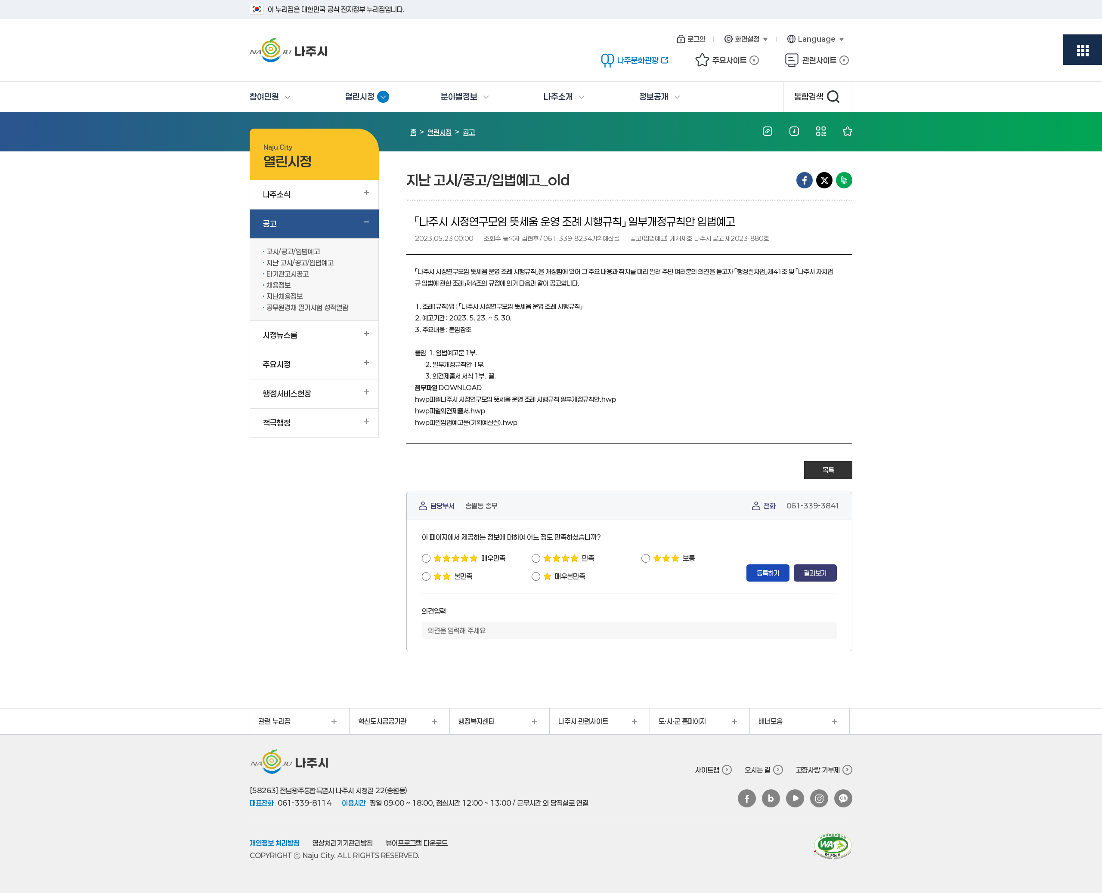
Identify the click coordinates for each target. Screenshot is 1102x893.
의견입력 (434, 611)
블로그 (771, 798)
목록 (828, 470)
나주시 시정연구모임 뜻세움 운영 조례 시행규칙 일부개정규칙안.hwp (515, 399)
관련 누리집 (270, 724)
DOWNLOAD (460, 387)
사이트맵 (707, 770)
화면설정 (740, 39)
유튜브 (795, 798)
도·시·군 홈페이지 (678, 724)
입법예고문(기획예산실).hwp (466, 422)
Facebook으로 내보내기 (804, 180)
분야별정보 (459, 97)
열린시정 (367, 100)
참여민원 (264, 97)
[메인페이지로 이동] (323, 49)
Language (810, 39)
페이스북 (747, 798)
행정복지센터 (472, 724)
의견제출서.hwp (450, 411)
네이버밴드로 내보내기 (844, 180)
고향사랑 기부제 (818, 770)
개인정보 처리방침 (275, 843)
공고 (469, 132)
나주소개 (558, 97)
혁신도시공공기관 (378, 724)
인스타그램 (819, 798)
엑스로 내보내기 (824, 180)
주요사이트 (721, 60)
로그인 (696, 39)
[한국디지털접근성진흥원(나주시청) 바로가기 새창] (833, 846)
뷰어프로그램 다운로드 (417, 843)
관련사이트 (811, 60)
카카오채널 (843, 798)
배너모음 (766, 724)
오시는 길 (758, 770)
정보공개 (654, 97)
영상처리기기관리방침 (343, 843)
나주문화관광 (630, 60)
